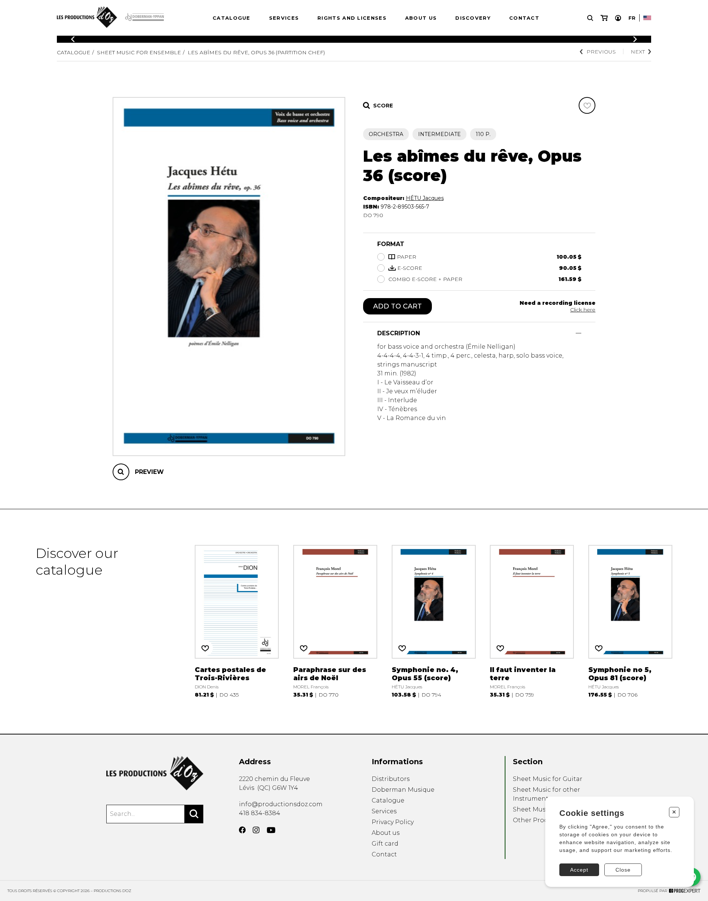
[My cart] (604, 18)
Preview (149, 471)
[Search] (194, 814)
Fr (632, 18)
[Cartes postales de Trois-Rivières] (237, 621)
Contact (524, 18)
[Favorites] (587, 105)
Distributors (391, 778)
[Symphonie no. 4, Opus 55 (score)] (434, 621)
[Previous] (73, 39)
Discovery (473, 18)
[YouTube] (271, 830)
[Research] (590, 18)
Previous (601, 51)
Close (623, 870)
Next (638, 51)
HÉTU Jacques (425, 198)
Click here (582, 309)
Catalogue (231, 18)
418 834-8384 (259, 813)
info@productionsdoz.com (281, 804)
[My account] (618, 18)
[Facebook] (242, 830)
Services (284, 18)
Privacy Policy (393, 822)
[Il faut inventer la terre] (532, 621)
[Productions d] (154, 773)
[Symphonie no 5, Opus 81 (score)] (630, 621)
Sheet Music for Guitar (547, 778)
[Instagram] (256, 830)
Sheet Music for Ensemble (139, 52)
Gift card (385, 843)
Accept (579, 870)
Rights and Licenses (352, 18)
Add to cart (397, 306)
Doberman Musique (403, 789)
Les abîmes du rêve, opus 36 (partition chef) (256, 52)
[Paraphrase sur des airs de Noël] (335, 621)
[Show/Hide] (578, 333)
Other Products (537, 820)
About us (421, 18)
